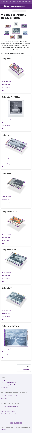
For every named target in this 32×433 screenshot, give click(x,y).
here (16, 3)
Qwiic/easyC (4, 398)
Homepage (4, 380)
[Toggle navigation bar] (2, 6)
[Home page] (2, 11)
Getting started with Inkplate (8, 406)
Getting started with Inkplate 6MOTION (11, 409)
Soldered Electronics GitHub (8, 396)
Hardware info (6, 84)
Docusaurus (4, 429)
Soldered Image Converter (8, 414)
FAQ (3, 90)
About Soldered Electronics (8, 382)
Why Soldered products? (7, 385)
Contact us (4, 387)
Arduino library (6, 87)
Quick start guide (6, 82)
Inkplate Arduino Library (7, 411)
